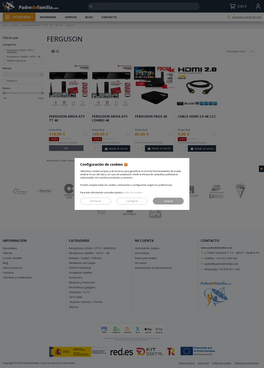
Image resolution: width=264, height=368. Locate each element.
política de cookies (132, 192)
